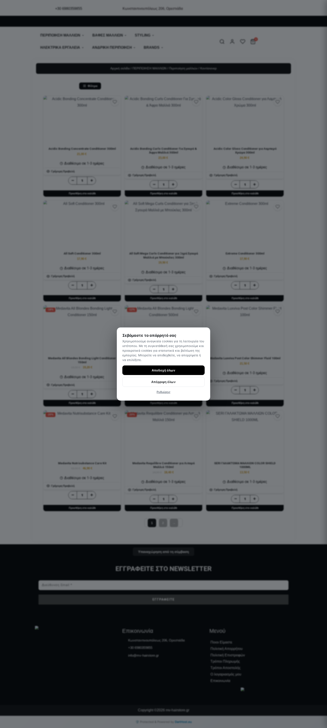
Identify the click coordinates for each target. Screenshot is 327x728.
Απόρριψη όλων (163, 382)
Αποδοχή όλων (163, 370)
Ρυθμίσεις (163, 392)
